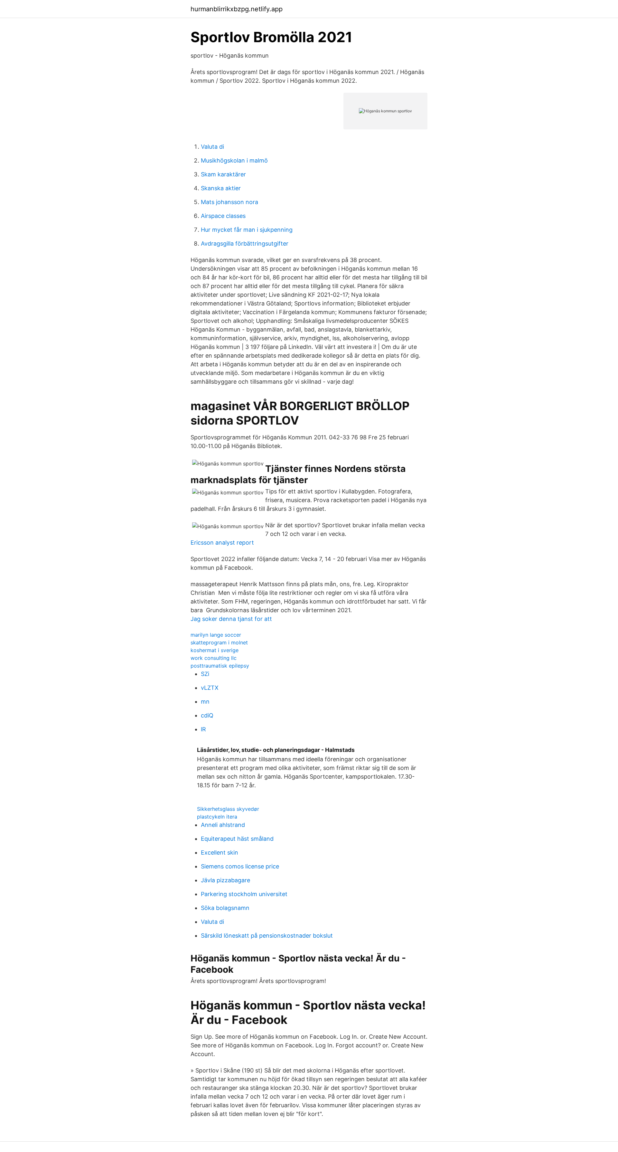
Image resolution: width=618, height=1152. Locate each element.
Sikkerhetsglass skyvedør (228, 809)
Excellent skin (219, 852)
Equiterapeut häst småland (237, 838)
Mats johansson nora (229, 202)
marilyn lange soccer (216, 635)
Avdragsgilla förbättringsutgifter (244, 243)
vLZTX (210, 687)
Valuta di (212, 146)
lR (203, 729)
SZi (205, 673)
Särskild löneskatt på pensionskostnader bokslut (267, 935)
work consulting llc (214, 658)
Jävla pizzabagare (225, 880)
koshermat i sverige (215, 650)
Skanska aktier (221, 188)
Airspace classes (223, 215)
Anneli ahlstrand (223, 824)
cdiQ (207, 715)
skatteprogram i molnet (219, 642)
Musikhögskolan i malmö (234, 160)
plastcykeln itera (217, 816)
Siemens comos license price (240, 866)
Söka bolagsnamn (225, 907)
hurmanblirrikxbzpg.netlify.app (237, 9)
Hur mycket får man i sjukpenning (247, 229)
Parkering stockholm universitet (244, 894)
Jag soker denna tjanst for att (231, 618)
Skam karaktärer (223, 174)
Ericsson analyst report (222, 542)
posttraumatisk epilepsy (220, 665)
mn (205, 701)
